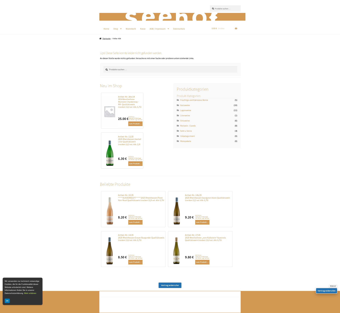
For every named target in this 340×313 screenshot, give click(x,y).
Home (106, 28)
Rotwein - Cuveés (188, 125)
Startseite (107, 38)
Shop (115, 28)
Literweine (185, 115)
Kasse (142, 28)
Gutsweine (185, 105)
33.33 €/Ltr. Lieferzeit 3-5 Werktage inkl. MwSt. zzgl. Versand (135, 118)
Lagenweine (185, 110)
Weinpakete (185, 141)
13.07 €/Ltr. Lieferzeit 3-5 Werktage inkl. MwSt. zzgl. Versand (202, 256)
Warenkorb (131, 28)
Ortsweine (185, 120)
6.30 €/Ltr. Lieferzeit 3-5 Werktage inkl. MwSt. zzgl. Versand (135, 158)
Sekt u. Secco (186, 131)
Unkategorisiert (187, 136)
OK (7, 301)
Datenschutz (179, 28)
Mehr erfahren (30, 293)
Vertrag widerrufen (170, 285)
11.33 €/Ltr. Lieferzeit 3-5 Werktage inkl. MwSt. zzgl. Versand (135, 256)
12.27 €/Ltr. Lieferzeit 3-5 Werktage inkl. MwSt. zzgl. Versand (202, 217)
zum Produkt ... (135, 123)
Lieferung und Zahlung (114, 309)
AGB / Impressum (157, 28)
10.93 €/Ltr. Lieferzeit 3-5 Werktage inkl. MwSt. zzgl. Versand (135, 217)
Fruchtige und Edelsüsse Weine (194, 100)
